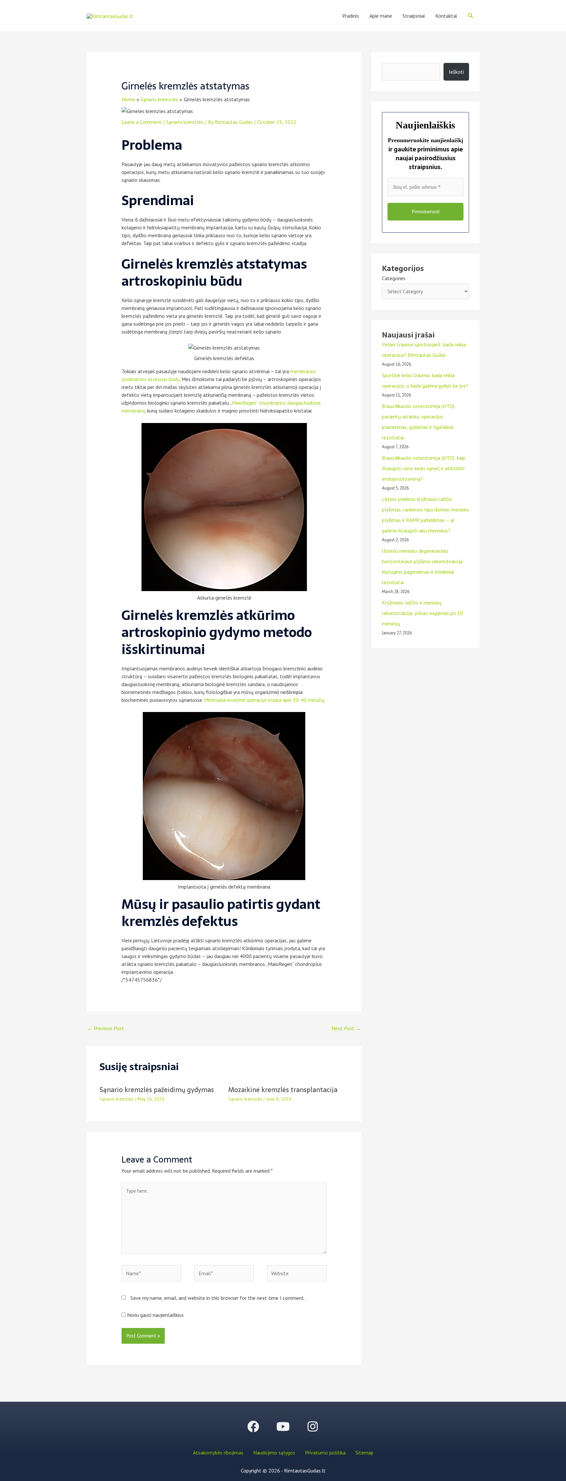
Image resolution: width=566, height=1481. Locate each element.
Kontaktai (446, 15)
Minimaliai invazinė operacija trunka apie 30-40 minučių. (265, 700)
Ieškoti (456, 71)
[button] (470, 15)
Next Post (346, 1028)
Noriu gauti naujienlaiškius (155, 1315)
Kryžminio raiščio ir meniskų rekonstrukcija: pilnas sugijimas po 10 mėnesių (422, 613)
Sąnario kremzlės (184, 122)
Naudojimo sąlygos (274, 1452)
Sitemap (364, 1452)
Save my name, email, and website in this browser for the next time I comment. (217, 1298)
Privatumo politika (325, 1452)
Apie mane (380, 15)
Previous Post (105, 1028)
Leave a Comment (141, 122)
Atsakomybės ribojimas (218, 1452)
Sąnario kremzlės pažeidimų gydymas (157, 1090)
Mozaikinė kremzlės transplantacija (282, 1090)
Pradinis (350, 15)
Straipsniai (414, 15)
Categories (394, 278)
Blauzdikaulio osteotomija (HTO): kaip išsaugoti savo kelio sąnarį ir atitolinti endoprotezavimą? (423, 468)
